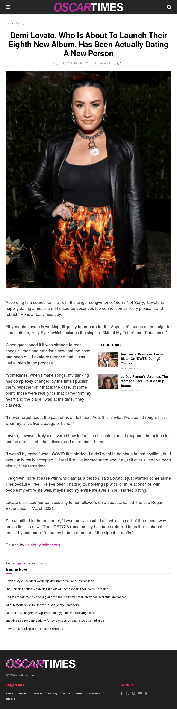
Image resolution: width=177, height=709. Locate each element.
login (19, 563)
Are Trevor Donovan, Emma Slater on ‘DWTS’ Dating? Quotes (142, 358)
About (22, 693)
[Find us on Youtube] (140, 693)
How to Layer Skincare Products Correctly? (35, 629)
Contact (37, 693)
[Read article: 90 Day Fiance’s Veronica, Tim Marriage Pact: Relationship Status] (108, 381)
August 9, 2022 (62, 63)
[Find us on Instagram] (133, 693)
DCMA (66, 693)
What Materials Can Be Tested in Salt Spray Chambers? (43, 605)
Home (9, 23)
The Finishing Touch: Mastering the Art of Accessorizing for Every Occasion (57, 589)
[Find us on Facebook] (122, 693)
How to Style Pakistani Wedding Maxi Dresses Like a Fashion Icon (50, 581)
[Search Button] (169, 7)
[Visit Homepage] (88, 7)
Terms (80, 693)
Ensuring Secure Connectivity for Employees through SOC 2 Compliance (55, 620)
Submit (10, 698)
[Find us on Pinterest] (146, 693)
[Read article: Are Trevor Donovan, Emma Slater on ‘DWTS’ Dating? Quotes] (108, 359)
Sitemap (94, 693)
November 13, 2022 (131, 390)
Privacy (52, 693)
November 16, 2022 (131, 368)
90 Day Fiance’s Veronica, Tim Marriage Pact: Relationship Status (144, 381)
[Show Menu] (8, 7)
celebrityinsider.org (42, 545)
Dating (20, 23)
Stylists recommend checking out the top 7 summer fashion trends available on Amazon (66, 597)
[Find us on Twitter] (127, 693)
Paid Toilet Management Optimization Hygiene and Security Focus (51, 613)
